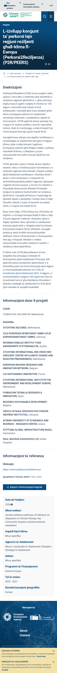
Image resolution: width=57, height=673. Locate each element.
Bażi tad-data (15, 74)
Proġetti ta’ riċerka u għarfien (37, 74)
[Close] (53, 650)
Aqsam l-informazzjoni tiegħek (26, 487)
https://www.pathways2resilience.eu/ (22, 469)
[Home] (4, 73)
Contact (25, 635)
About (23, 630)
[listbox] (12, 5)
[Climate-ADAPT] (21, 14)
